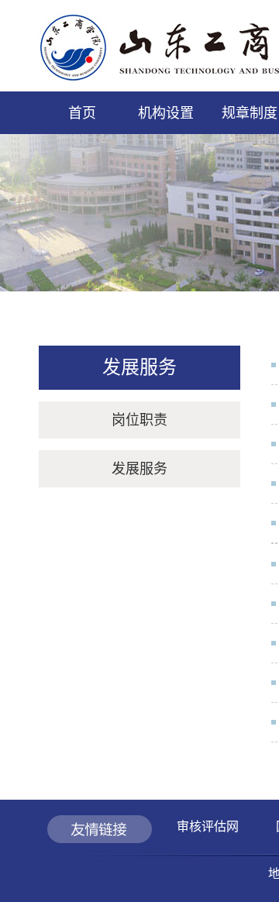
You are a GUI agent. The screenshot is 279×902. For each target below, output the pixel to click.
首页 (82, 113)
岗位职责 (139, 420)
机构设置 (166, 113)
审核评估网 (208, 826)
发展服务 (139, 469)
